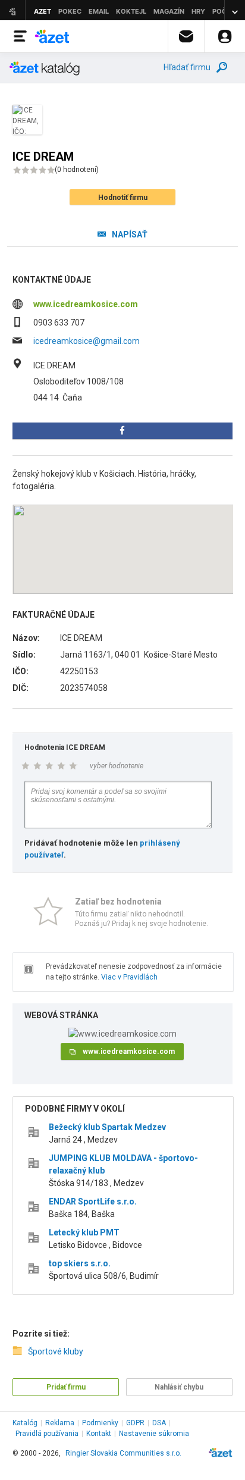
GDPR (135, 1423)
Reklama (59, 1423)
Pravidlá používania (46, 1433)
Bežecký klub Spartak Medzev (107, 1127)
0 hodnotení (77, 169)
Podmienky (100, 1423)
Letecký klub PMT (84, 1232)
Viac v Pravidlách (129, 977)
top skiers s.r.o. (80, 1263)
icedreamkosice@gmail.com (86, 341)
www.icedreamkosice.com (85, 304)
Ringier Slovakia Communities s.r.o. (123, 1453)
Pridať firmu (66, 1387)
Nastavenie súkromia (154, 1433)
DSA (159, 1423)
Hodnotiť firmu (122, 197)
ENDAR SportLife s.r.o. (93, 1201)
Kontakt (98, 1433)
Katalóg (24, 1423)
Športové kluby (55, 1351)
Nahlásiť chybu (179, 1387)
